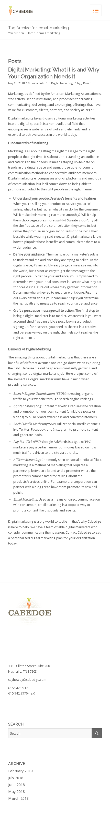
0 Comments (36, 83)
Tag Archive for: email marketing (38, 27)
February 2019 (20, 771)
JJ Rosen (86, 83)
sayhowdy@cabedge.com (27, 680)
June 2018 (16, 784)
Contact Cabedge (78, 532)
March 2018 (18, 798)
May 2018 (16, 791)
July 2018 (15, 778)
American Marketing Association (74, 94)
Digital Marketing (62, 83)
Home (31, 33)
